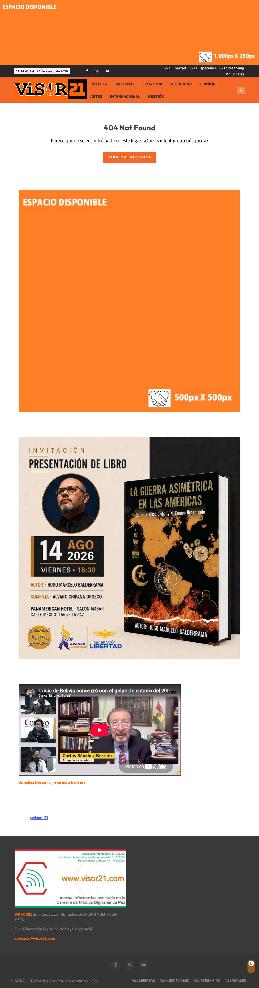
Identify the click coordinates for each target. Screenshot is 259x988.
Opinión (208, 83)
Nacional (125, 83)
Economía (152, 83)
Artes (96, 96)
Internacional (125, 96)
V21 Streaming (231, 67)
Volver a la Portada (129, 157)
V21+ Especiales (202, 67)
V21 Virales (235, 73)
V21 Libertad (175, 67)
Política (99, 83)
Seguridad (181, 83)
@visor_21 (39, 817)
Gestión (156, 96)
